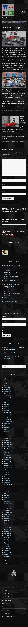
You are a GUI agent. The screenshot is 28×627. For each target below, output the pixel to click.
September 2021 (8, 490)
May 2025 (6, 406)
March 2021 (7, 501)
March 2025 (7, 410)
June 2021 (6, 495)
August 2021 (7, 491)
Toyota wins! (7, 297)
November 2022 (8, 463)
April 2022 (6, 476)
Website (4, 191)
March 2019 (7, 546)
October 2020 (7, 510)
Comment (5, 157)
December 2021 (8, 484)
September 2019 (8, 535)
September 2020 (8, 512)
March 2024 (7, 433)
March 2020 (7, 524)
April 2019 (6, 544)
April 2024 (6, 431)
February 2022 (7, 480)
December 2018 (8, 552)
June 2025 (6, 404)
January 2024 (7, 436)
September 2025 (8, 399)
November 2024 (8, 417)
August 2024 (7, 423)
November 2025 (8, 395)
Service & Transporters (8, 613)
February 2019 (7, 548)
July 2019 (6, 539)
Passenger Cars (6, 620)
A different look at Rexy (10, 280)
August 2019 (7, 537)
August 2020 (7, 514)
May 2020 (6, 520)
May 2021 (6, 497)
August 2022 (7, 469)
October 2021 (7, 488)
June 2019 (6, 541)
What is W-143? (14, 242)
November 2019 (8, 531)
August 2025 (7, 400)
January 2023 (7, 459)
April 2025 (6, 408)
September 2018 (8, 558)
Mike (5, 351)
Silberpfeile (5, 603)
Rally (3, 606)
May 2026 (6, 383)
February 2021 (7, 503)
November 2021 (8, 486)
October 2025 (7, 397)
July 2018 (6, 562)
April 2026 (6, 385)
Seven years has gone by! (10, 301)
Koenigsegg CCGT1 (9, 269)
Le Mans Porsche (6, 600)
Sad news (22, 347)
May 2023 (6, 452)
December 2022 (8, 461)
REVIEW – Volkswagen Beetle (12, 273)
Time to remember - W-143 (11, 347)
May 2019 (6, 543)
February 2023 (7, 457)
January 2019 (7, 550)
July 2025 (6, 402)
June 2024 (6, 427)
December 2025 (8, 393)
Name (4, 178)
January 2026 (7, 391)
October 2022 (7, 465)
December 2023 (8, 438)
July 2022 (6, 471)
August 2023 (7, 446)
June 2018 (6, 563)
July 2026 (6, 380)
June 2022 (6, 472)
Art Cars (13, 349)
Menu (23, 11)
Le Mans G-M (5, 593)
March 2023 (7, 455)
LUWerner (6, 141)
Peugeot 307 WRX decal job (11, 276)
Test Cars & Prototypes (8, 616)
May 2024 (6, 429)
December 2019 (8, 529)
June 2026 (6, 381)
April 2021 (6, 499)
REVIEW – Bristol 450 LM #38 (12, 265)
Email (4, 184)
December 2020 (8, 507)
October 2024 (7, 419)
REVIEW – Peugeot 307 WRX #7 (12, 293)
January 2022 (7, 482)
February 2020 (7, 526)
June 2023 (6, 450)
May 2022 (6, 474)
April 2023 (6, 453)
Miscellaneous (22, 141)
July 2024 (6, 425)
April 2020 (6, 522)
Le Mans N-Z (5, 596)
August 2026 (7, 378)
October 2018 (7, 556)
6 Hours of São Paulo (9, 290)
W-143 (4, 18)
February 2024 (7, 435)
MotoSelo (6, 356)
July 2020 (6, 516)
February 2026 (7, 389)
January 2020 (7, 527)
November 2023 (8, 440)
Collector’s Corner (7, 587)
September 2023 (8, 444)
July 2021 (6, 493)
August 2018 (7, 560)
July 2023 (6, 448)
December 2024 (8, 416)
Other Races (5, 610)
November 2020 (8, 508)
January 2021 (7, 505)
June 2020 (6, 518)
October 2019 (7, 533)
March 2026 (7, 387)
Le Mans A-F (5, 590)
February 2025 (7, 412)
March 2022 (7, 478)
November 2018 (8, 554)
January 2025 (7, 414)
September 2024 (8, 421)
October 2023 (7, 442)
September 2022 (8, 467)
